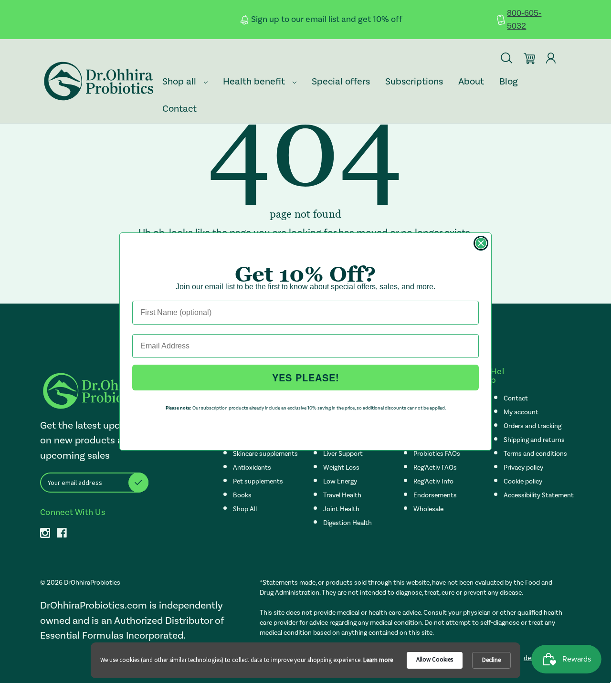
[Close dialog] (481, 243)
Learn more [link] (378, 660)
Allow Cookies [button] (434, 659)
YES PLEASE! (305, 377)
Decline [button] (491, 660)
